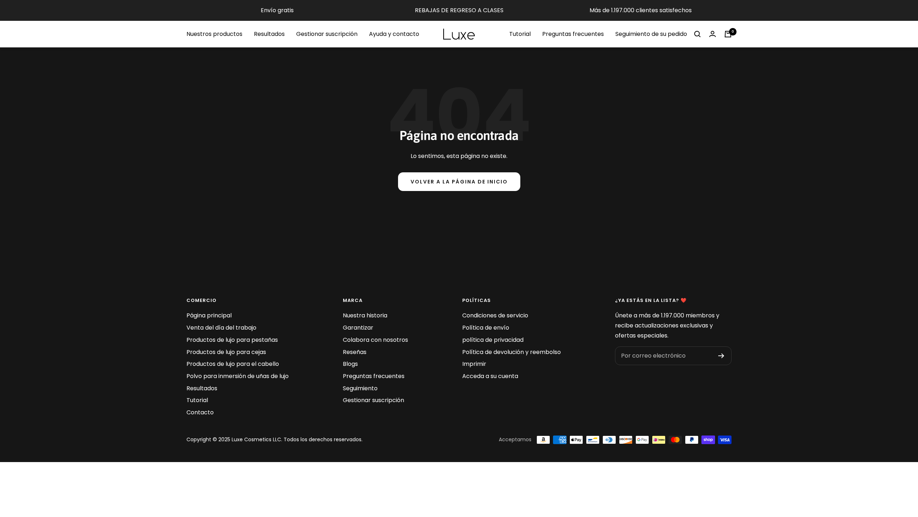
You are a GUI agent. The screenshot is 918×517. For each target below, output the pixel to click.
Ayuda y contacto (394, 34)
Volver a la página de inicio (459, 181)
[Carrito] (728, 34)
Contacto (200, 412)
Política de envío (485, 327)
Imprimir (474, 364)
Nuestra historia (365, 315)
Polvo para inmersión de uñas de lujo (237, 376)
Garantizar (358, 327)
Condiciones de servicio (495, 315)
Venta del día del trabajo (221, 327)
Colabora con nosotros (375, 340)
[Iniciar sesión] (712, 34)
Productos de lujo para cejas (226, 352)
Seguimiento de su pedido (651, 34)
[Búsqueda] (697, 34)
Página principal (209, 315)
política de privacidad (493, 340)
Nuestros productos (214, 34)
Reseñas (354, 352)
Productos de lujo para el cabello (232, 364)
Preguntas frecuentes (573, 34)
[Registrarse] (721, 355)
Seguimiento (360, 388)
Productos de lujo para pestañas (232, 340)
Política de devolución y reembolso (511, 352)
